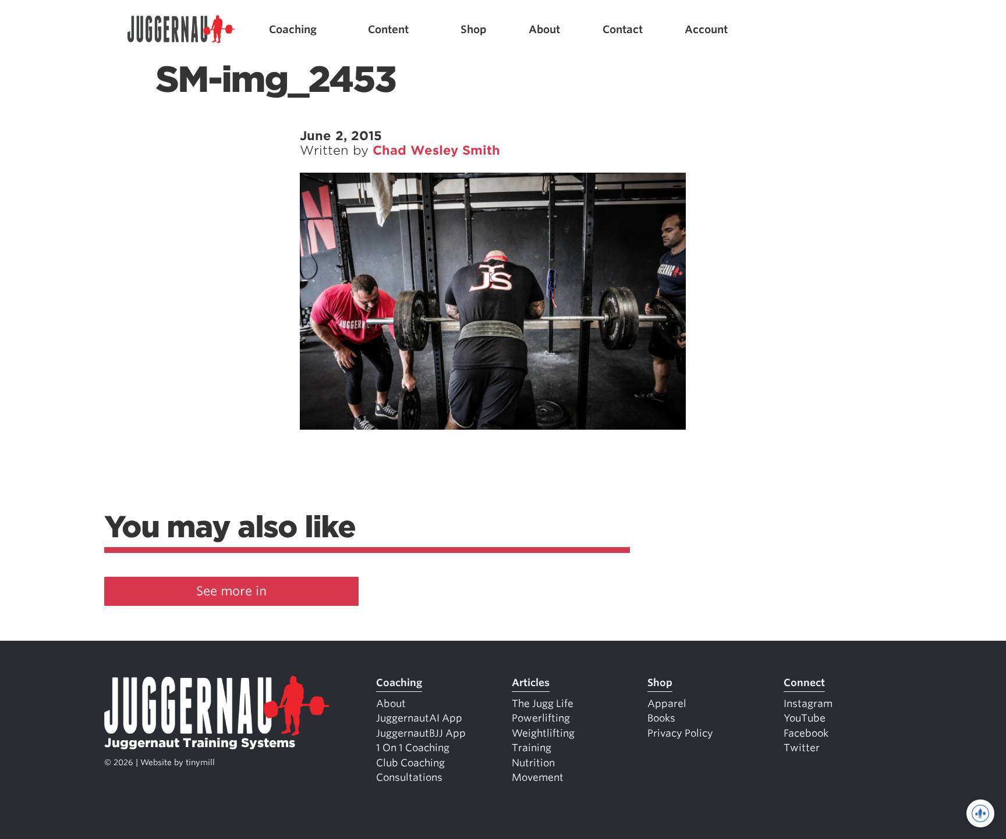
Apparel (666, 703)
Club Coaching (410, 763)
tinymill (200, 762)
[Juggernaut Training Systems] (181, 29)
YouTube (805, 718)
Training (531, 748)
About (544, 29)
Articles (531, 682)
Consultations (409, 777)
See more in (231, 591)
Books (661, 718)
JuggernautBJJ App (421, 733)
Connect (804, 682)
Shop (474, 29)
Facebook (806, 733)
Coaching (293, 29)
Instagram (808, 703)
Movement (538, 777)
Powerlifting (541, 718)
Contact (623, 29)
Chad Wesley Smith (436, 150)
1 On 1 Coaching (412, 748)
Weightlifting (543, 733)
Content (388, 29)
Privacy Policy (680, 733)
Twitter (802, 748)
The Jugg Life (542, 703)
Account (706, 29)
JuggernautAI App (419, 718)
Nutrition (533, 763)
